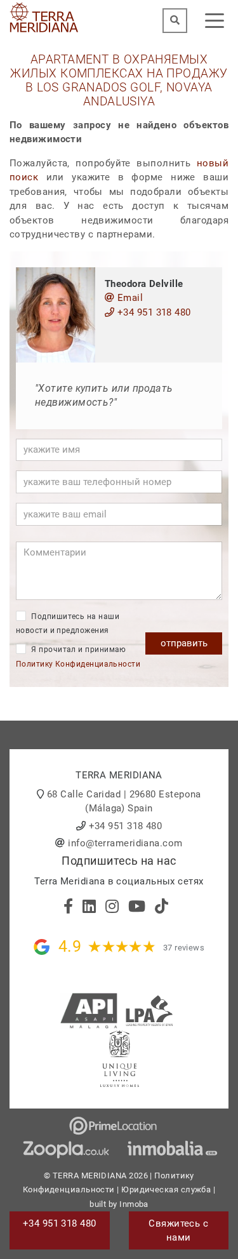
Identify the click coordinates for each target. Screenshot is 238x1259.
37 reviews (184, 947)
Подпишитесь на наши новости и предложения (67, 624)
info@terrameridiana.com (125, 843)
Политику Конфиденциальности (78, 664)
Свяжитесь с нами (178, 1231)
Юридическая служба (166, 1189)
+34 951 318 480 (152, 312)
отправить (184, 643)
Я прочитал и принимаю (78, 657)
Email (128, 297)
